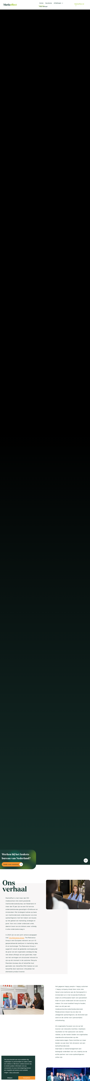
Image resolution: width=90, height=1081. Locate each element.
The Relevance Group (16, 938)
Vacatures (48, 3)
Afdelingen (57, 3)
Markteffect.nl (79, 4)
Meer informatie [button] (14, 1072)
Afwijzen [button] (9, 1078)
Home (41, 3)
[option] (45, 432)
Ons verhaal (43, 6)
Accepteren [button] (26, 1078)
